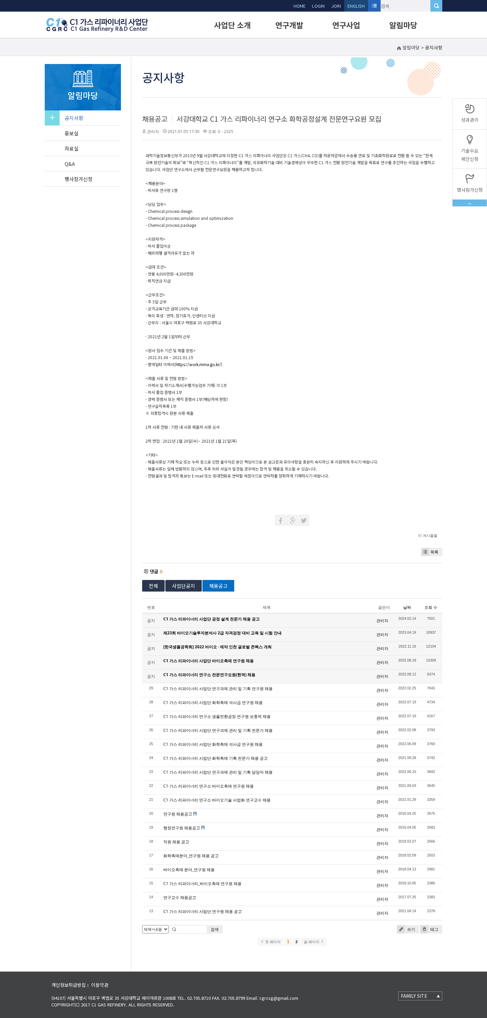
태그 (433, 929)
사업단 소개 (232, 25)
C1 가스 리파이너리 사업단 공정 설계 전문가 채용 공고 (211, 619)
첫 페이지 (272, 942)
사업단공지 (183, 585)
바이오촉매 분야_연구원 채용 (189, 869)
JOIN (336, 6)
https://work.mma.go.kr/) (199, 364)
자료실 (72, 148)
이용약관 (99, 985)
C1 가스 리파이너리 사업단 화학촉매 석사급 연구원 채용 (213, 702)
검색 (215, 929)
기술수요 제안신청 (469, 154)
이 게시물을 (427, 535)
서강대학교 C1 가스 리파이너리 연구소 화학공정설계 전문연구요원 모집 (279, 119)
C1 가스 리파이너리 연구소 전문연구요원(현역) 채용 (209, 674)
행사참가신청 (78, 178)
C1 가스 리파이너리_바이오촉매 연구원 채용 (202, 883)
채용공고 (154, 119)
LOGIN (318, 6)
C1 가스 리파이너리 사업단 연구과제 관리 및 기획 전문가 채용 (218, 730)
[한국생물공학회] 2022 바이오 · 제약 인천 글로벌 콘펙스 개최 (217, 647)
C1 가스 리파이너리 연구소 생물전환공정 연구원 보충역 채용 (217, 716)
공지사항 (74, 117)
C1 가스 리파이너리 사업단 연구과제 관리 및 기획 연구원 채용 (218, 688)
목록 (434, 552)
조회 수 (430, 607)
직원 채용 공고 (176, 842)
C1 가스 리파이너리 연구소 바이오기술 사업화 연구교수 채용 (217, 800)
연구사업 (346, 25)
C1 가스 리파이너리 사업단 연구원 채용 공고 (202, 911)
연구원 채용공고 (177, 814)
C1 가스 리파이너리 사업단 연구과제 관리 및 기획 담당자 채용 (218, 772)
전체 (153, 585)
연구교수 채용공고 (179, 897)
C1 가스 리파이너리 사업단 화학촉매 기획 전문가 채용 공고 (215, 758)
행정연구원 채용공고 (181, 828)
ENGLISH (356, 6)
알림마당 (403, 25)
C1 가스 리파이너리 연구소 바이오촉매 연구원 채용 (208, 786)
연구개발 (289, 25)
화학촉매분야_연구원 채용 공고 (191, 856)
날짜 (407, 607)
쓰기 (410, 929)
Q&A (70, 163)
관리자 (153, 131)
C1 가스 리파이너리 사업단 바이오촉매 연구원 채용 (208, 661)
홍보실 (72, 133)
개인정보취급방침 (68, 985)
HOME (299, 6)
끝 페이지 (312, 942)
